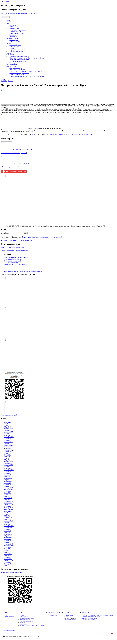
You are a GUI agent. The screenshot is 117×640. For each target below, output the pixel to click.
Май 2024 (7, 456)
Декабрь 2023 (8, 465)
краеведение (70, 134)
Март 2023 (7, 480)
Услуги (22, 615)
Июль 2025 (7, 440)
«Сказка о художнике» (11, 262)
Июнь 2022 (7, 494)
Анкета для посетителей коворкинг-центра (14, 250)
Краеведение (86, 612)
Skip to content (5, 1)
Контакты (22, 613)
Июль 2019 (7, 549)
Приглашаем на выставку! (12, 259)
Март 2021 (7, 519)
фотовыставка (88, 134)
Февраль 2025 (8, 442)
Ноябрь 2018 (8, 562)
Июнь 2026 (7, 425)
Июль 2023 (7, 473)
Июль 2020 (7, 529)
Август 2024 (8, 451)
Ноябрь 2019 (8, 542)
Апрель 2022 (8, 498)
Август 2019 (8, 547)
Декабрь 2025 (8, 432)
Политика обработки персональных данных (32, 625)
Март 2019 (7, 555)
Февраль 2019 (8, 557)
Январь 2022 (8, 503)
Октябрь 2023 (8, 468)
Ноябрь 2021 (8, 506)
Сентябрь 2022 (9, 489)
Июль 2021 (7, 512)
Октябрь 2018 (8, 564)
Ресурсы (66, 612)
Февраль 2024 (8, 461)
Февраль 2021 (8, 521)
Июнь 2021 (7, 514)
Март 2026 (7, 427)
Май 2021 (7, 516)
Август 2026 (8, 422)
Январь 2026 (8, 430)
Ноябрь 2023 (8, 466)
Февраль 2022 (8, 501)
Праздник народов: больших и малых (16, 257)
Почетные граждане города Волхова (92, 613)
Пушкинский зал (69, 615)
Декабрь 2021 (8, 504)
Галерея (7, 615)
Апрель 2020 (8, 534)
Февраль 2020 (8, 537)
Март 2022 (7, 499)
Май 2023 (7, 476)
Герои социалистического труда (91, 616)
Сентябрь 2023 (9, 470)
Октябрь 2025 (8, 435)
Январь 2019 (8, 559)
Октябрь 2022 (8, 488)
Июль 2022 (7, 493)
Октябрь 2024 (8, 448)
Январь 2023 (8, 483)
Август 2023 (8, 471)
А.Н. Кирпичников (51, 134)
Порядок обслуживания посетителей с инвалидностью (27, 76)
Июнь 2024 (7, 455)
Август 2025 (8, 438)
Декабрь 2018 (8, 560)
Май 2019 (7, 552)
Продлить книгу (15, 41)
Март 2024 (7, 460)
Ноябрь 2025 (8, 433)
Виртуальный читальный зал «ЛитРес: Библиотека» (17, 240)
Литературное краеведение (89, 618)
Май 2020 (7, 532)
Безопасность (23, 624)
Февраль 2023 (8, 481)
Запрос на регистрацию (26, 621)
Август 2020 (8, 527)
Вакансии (22, 622)
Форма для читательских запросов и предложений (42, 237)
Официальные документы (27, 618)
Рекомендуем (52, 613)
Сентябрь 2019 (9, 545)
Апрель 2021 (8, 517)
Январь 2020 (8, 539)
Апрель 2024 (8, 458)
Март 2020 (7, 536)
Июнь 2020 (7, 531)
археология (61, 134)
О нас (7, 23)
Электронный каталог (16, 51)
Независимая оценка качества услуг (12, 572)
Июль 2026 (7, 423)
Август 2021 (8, 511)
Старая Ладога (79, 134)
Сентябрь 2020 (9, 526)
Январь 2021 (8, 522)
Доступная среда (9, 630)
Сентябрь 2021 (9, 509)
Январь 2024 (8, 463)
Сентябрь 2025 (9, 437)
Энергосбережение (25, 619)
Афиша (6, 612)
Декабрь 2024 (8, 445)
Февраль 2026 (8, 428)
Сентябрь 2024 (9, 450)
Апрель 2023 (8, 478)
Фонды (66, 616)
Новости (10, 81)
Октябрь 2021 (8, 508)
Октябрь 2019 (8, 544)
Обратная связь (24, 616)
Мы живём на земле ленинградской (15, 264)
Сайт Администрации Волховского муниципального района (23, 271)
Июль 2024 (7, 453)
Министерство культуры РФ (9, 415)
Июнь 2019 (7, 550)
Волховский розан (69, 613)
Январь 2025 (8, 443)
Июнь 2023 (7, 475)
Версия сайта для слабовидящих (15, 171)
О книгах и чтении (54, 612)
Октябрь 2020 (8, 524)
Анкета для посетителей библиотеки (12, 247)
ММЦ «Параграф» (10, 616)
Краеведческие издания (88, 619)
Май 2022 (7, 496)
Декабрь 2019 (8, 540)
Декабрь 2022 (8, 484)
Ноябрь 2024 (8, 447)
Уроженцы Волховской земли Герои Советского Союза (97, 615)
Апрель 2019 (8, 554)
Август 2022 (8, 491)
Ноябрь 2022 (8, 486)
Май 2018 (7, 565)
